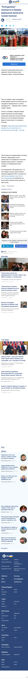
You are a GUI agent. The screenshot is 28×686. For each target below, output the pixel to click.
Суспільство (18, 582)
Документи (16, 566)
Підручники (16, 613)
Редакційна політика (6, 189)
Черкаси (4, 594)
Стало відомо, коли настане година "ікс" (11, 279)
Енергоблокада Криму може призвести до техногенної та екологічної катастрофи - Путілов (14, 128)
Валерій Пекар (5, 512)
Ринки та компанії (6, 647)
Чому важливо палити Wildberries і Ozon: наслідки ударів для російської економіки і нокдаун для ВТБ (10, 467)
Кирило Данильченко (7, 471)
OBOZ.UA (8, 19)
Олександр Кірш (5, 522)
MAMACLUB (16, 654)
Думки (3, 451)
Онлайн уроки (5, 615)
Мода (15, 664)
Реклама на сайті (6, 566)
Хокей (3, 603)
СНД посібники (5, 620)
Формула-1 (4, 606)
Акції (3, 630)
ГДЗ (2, 613)
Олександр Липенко (6, 481)
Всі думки (4, 548)
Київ (3, 589)
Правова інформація (6, 562)
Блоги (3, 582)
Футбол (3, 601)
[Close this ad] (27, 677)
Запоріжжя (4, 592)
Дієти (3, 640)
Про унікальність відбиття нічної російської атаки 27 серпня (9, 529)
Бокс (15, 603)
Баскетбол (16, 601)
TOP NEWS (5, 340)
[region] (14, 86)
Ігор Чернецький (5, 543)
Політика (17, 576)
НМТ (15, 618)
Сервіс (15, 630)
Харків (15, 589)
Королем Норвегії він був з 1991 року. (10, 390)
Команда (16, 559)
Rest (3, 447)
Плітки (15, 662)
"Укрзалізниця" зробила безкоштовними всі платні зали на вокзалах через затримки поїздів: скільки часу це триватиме (10, 288)
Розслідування (18, 579)
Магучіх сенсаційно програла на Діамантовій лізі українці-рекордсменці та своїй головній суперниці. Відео (10, 304)
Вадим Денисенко (6, 460)
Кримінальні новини (16, 19)
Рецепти (3, 637)
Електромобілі (17, 627)
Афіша (3, 662)
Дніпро (15, 592)
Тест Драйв (4, 627)
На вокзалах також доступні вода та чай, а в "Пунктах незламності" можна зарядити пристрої (10, 294)
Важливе (4, 256)
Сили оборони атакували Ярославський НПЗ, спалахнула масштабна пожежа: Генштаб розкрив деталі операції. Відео (11, 373)
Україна (3, 186)
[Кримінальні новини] (4, 252)
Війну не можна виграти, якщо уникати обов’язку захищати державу (8, 539)
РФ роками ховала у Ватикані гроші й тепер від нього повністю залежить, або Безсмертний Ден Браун (10, 518)
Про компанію (5, 559)
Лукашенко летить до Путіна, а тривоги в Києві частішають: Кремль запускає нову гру (8, 456)
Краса (3, 664)
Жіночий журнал (5, 666)
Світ (3, 579)
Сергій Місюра (5, 533)
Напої (15, 637)
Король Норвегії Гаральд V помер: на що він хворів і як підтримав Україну (13, 387)
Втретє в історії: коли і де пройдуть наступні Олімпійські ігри (9, 477)
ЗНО (3, 618)
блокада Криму (10, 186)
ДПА (15, 615)
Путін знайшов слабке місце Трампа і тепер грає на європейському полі (9, 508)
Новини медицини (6, 654)
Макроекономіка (18, 647)
